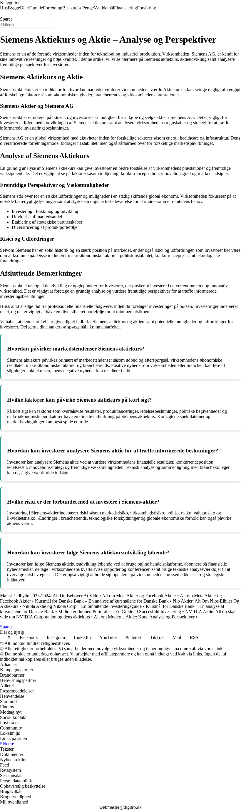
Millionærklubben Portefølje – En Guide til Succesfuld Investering (119, 611)
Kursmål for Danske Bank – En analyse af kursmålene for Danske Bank (102, 600)
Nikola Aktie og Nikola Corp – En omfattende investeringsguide (82, 606)
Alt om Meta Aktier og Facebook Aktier (139, 595)
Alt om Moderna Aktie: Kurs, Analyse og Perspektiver (144, 616)
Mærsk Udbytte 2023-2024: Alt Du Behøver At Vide (49, 595)
